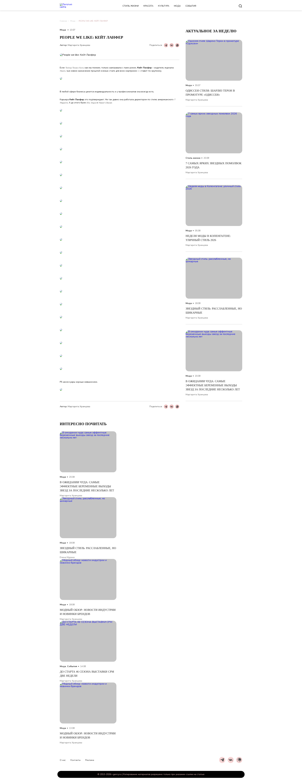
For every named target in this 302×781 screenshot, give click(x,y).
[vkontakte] (231, 760)
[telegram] (222, 760)
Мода (177, 5)
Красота (148, 5)
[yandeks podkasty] (239, 760)
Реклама (89, 760)
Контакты (75, 760)
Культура (163, 5)
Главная (63, 21)
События (190, 5)
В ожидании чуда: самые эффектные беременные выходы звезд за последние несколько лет (213, 385)
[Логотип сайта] (70, 6)
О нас (63, 760)
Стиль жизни (131, 5)
